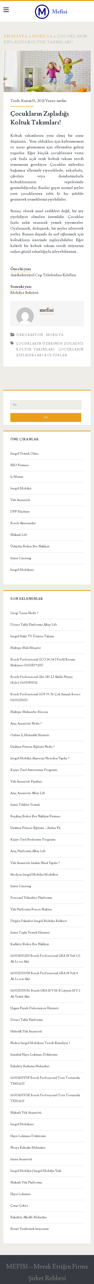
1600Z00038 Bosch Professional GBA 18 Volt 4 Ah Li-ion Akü (44, 976)
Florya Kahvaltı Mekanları (28, 1148)
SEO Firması (19, 465)
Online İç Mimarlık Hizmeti (29, 735)
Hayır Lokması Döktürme (28, 1136)
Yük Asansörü (20, 500)
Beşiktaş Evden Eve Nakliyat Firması (35, 816)
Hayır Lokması (20, 1194)
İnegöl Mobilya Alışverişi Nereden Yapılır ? (39, 758)
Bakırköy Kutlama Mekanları (29, 1066)
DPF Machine (20, 512)
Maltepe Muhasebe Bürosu (29, 712)
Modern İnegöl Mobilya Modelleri (34, 875)
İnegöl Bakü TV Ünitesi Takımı (32, 636)
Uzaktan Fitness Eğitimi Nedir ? (32, 747)
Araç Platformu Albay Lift (28, 851)
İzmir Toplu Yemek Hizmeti (30, 933)
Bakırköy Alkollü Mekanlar (28, 1217)
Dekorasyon (29, 335)
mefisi (61, 100)
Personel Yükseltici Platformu (31, 898)
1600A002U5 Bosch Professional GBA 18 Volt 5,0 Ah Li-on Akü (45, 959)
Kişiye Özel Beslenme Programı (32, 839)
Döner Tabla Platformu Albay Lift (33, 625)
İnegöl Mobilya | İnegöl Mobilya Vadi (35, 1171)
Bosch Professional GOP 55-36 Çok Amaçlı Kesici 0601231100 (45, 697)
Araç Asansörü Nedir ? (26, 723)
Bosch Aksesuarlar (23, 523)
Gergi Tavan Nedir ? (24, 613)
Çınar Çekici (19, 1206)
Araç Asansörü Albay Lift (27, 793)
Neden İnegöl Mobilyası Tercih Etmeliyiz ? (40, 1043)
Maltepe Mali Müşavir (25, 648)
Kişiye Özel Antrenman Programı (33, 770)
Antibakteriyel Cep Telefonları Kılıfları (43, 275)
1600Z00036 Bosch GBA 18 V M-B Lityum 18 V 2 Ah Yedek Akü (45, 993)
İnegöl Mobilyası (22, 570)
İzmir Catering (20, 558)
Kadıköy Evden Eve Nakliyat (29, 944)
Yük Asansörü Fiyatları (26, 781)
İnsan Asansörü (21, 1159)
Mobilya (42, 36)
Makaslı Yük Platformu (26, 1182)
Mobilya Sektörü (24, 292)
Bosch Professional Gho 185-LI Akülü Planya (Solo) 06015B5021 (41, 680)
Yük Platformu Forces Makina (31, 909)
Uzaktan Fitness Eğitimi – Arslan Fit (35, 828)
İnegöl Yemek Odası (24, 454)
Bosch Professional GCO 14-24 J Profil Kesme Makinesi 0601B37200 (42, 662)
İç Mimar (16, 477)
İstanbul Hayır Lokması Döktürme (34, 1055)
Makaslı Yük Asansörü (25, 1113)
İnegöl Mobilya (20, 488)
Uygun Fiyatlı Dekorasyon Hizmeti (34, 1008)
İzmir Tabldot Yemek (25, 805)
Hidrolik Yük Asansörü (26, 1031)
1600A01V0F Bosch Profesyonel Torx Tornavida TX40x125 (45, 1081)
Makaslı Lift (18, 535)
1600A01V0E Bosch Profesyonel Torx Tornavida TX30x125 (45, 1098)
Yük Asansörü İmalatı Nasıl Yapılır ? (35, 863)
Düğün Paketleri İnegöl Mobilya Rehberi (38, 921)
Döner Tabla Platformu (26, 1020)
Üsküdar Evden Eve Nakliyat (29, 546)
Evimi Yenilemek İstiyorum (29, 1229)
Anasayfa (15, 36)
